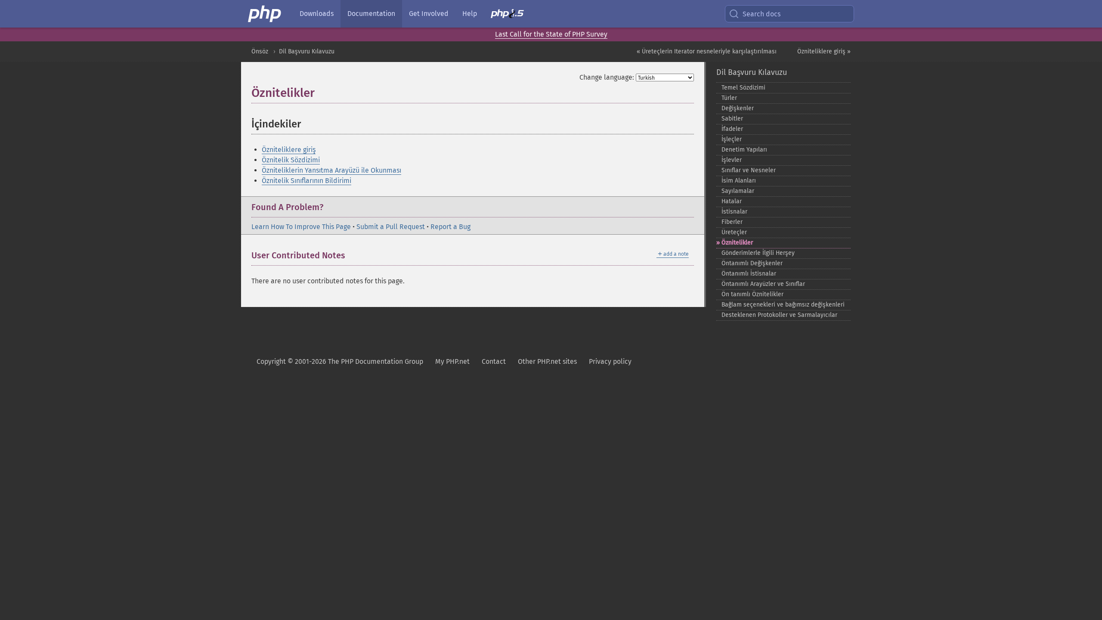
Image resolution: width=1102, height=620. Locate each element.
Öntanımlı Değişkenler (752, 263)
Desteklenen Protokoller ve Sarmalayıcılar (779, 315)
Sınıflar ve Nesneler (748, 170)
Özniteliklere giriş (289, 150)
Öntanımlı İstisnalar (748, 273)
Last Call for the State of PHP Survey (551, 34)
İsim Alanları (738, 180)
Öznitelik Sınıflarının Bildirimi (306, 181)
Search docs (761, 14)
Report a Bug (450, 227)
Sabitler (732, 118)
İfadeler (732, 129)
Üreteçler (734, 232)
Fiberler (732, 222)
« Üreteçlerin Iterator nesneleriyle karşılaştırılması (707, 51)
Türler (729, 98)
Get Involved (429, 13)
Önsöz (259, 51)
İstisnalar (734, 211)
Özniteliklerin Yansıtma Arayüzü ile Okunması (331, 170)
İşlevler (731, 160)
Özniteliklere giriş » (824, 51)
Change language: (606, 77)
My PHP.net (452, 361)
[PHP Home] (265, 14)
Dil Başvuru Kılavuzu (306, 51)
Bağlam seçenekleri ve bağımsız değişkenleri (783, 304)
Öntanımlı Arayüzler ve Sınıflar (763, 284)
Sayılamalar (737, 191)
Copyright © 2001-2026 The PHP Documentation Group (340, 361)
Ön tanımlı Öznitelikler (752, 294)
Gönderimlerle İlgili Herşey (758, 253)
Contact (494, 361)
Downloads (317, 13)
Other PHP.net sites (547, 361)
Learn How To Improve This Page (301, 227)
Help (469, 13)
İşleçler (731, 139)
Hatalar (731, 201)
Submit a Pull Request (390, 227)
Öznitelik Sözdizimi (291, 160)
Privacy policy (610, 361)
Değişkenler (737, 108)
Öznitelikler (737, 242)
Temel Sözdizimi (743, 87)
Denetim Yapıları (744, 149)
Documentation (371, 13)
